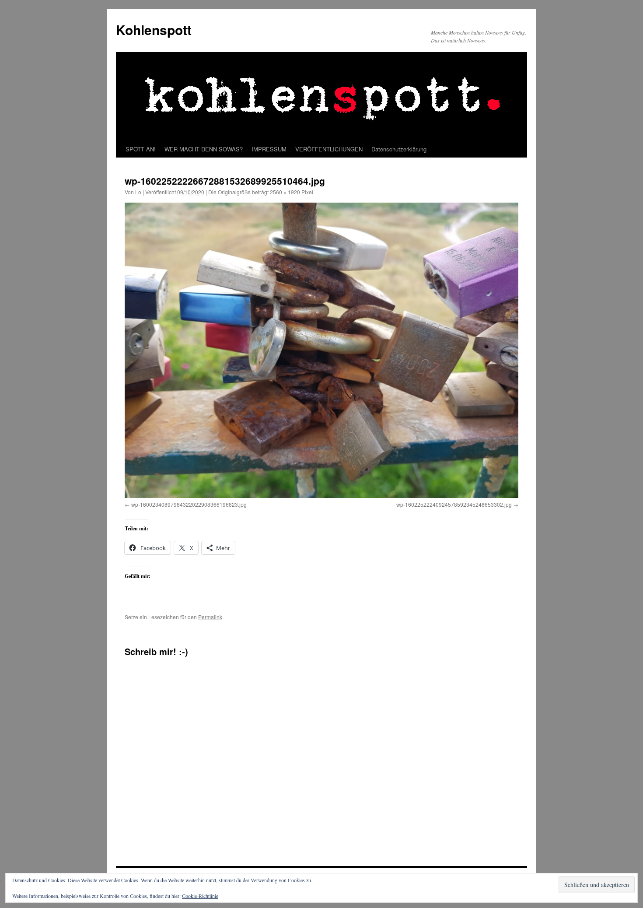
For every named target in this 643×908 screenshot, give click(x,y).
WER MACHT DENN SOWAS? (203, 149)
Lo (138, 192)
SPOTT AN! (141, 149)
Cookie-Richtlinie (200, 895)
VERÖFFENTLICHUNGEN (329, 149)
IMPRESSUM (269, 149)
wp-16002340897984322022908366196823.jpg (189, 504)
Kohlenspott (154, 29)
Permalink (210, 617)
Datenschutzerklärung (398, 149)
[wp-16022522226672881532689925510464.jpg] (321, 350)
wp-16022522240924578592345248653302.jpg (454, 504)
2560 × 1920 (285, 192)
